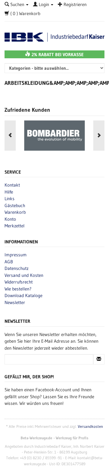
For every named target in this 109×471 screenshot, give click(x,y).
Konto (10, 219)
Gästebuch (15, 205)
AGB (9, 261)
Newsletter (15, 302)
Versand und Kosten (24, 275)
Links (10, 198)
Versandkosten (90, 426)
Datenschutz (16, 268)
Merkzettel (15, 226)
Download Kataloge (23, 295)
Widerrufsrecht (19, 282)
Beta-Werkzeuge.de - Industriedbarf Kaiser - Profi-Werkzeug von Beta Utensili (54, 37)
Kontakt (12, 185)
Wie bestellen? (18, 289)
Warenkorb (15, 212)
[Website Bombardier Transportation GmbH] (54, 135)
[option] (54, 135)
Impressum (16, 255)
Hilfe (9, 192)
